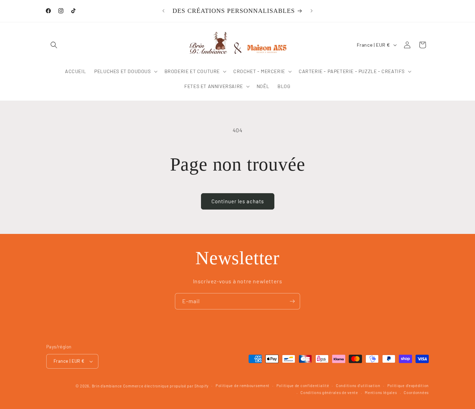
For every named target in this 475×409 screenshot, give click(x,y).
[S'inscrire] (292, 301)
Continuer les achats (237, 201)
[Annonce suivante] (311, 10)
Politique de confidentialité (302, 385)
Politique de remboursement (242, 385)
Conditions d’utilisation (358, 385)
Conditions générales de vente (329, 392)
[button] (54, 45)
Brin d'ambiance (107, 386)
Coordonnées (416, 392)
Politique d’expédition (408, 385)
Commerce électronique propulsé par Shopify (166, 386)
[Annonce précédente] (163, 10)
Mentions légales (381, 392)
